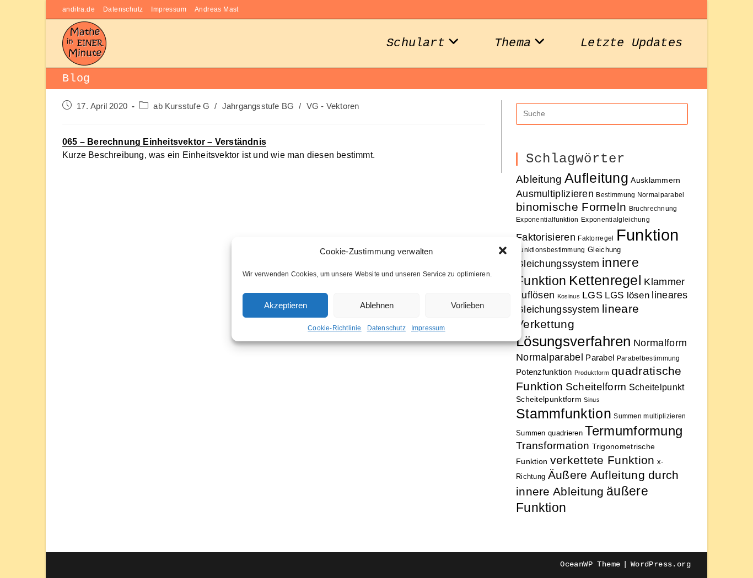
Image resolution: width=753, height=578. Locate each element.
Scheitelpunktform (549, 399)
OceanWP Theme (590, 564)
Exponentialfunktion (547, 219)
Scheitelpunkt (657, 387)
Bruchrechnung (653, 208)
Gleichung (604, 250)
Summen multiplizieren (650, 415)
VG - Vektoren (332, 106)
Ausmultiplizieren (555, 193)
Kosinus (568, 296)
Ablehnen (377, 305)
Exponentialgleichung (615, 219)
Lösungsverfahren (573, 341)
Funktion (647, 235)
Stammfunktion (563, 413)
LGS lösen (627, 295)
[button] (503, 251)
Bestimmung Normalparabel (640, 194)
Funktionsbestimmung (550, 249)
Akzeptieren (285, 305)
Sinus (592, 399)
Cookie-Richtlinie (334, 328)
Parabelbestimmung (648, 358)
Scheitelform (596, 386)
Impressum (428, 328)
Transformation (552, 445)
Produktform (591, 372)
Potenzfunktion (544, 372)
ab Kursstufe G (181, 106)
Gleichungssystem (558, 263)
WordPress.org (661, 564)
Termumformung (633, 430)
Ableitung (539, 179)
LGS (592, 295)
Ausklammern (655, 180)
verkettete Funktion (602, 460)
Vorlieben (467, 305)
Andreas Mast (217, 9)
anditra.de (78, 9)
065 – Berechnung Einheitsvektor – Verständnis (164, 141)
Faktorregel (596, 238)
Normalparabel (549, 357)
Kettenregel (605, 280)
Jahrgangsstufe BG (258, 106)
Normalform (660, 342)
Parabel (599, 357)
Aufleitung (596, 178)
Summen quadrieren (549, 433)
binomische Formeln (571, 207)
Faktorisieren (545, 237)
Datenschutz (386, 328)
